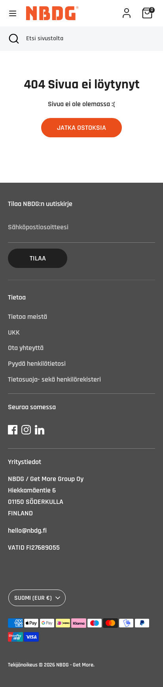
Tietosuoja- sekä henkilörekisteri (54, 379)
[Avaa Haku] (13, 38)
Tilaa (38, 258)
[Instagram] (26, 429)
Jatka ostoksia (81, 127)
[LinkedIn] (39, 429)
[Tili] (127, 10)
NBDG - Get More (74, 664)
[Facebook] (12, 429)
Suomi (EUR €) (33, 598)
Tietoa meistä (27, 316)
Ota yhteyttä (26, 347)
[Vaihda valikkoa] (13, 13)
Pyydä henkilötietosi (37, 363)
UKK (14, 332)
